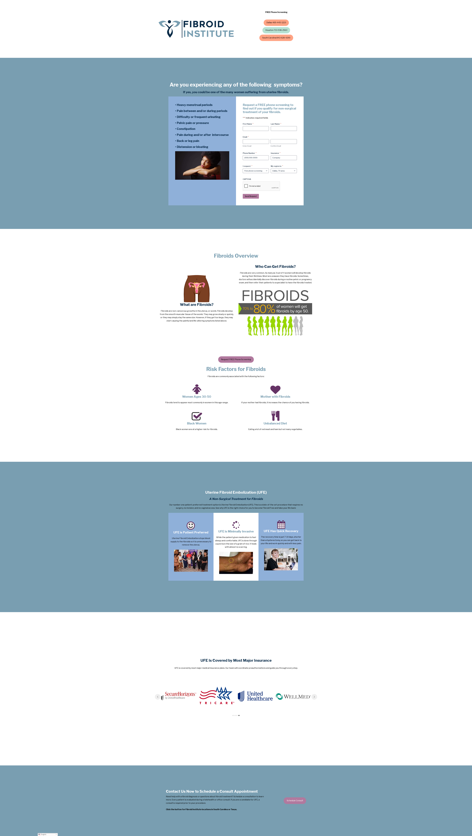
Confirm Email (276, 146)
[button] (276, 23)
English (43, 834)
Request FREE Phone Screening (236, 359)
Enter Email (247, 146)
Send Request (251, 196)
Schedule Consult (295, 800)
